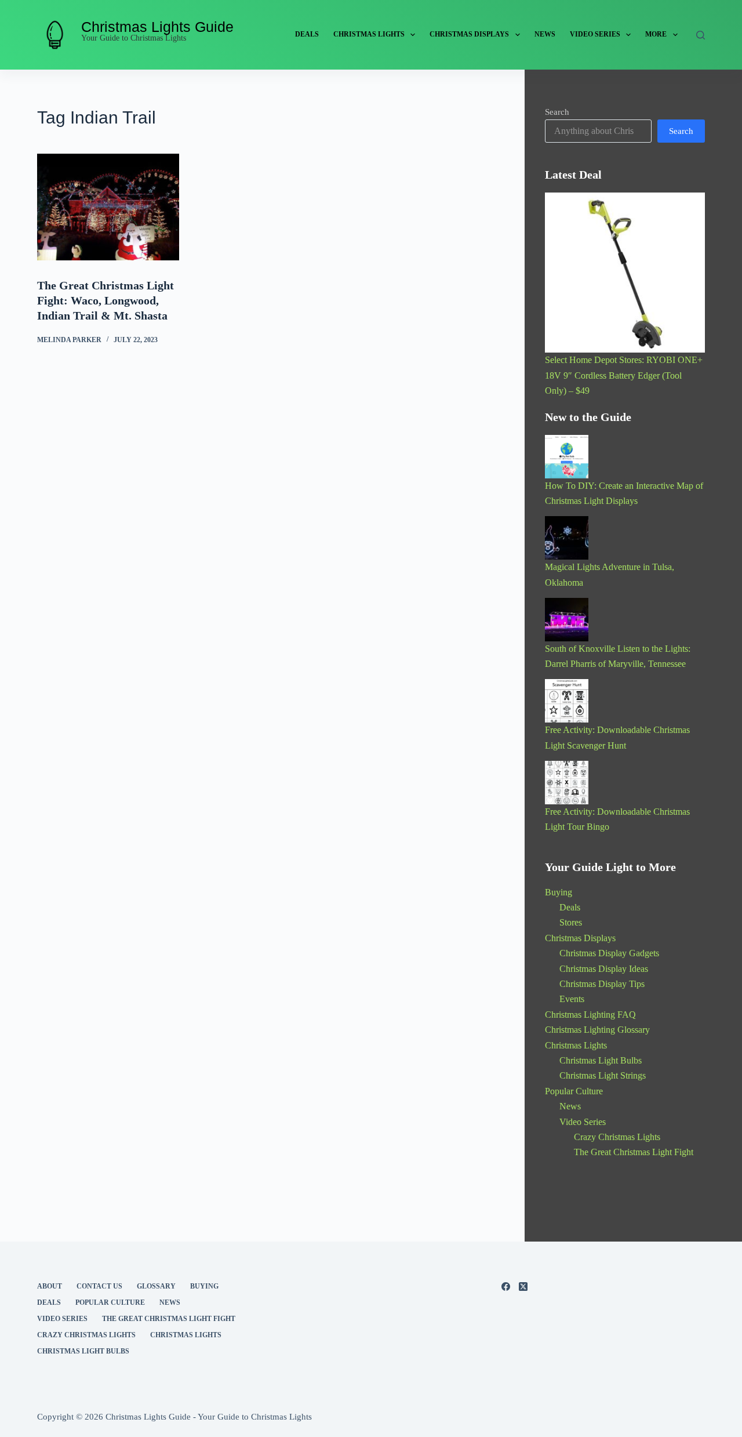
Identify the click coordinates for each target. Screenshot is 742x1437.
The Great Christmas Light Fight (633, 1152)
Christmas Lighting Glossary (597, 1030)
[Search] (700, 35)
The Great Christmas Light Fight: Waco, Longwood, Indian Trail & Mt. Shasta (105, 300)
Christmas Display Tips (602, 984)
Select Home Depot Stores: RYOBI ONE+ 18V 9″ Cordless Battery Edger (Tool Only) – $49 (624, 375)
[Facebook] (505, 1286)
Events (571, 999)
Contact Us (99, 1286)
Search (557, 112)
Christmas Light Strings (602, 1075)
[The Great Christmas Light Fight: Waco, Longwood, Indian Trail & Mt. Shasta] (108, 207)
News (544, 34)
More (656, 34)
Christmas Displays (469, 34)
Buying (558, 892)
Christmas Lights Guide (157, 27)
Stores (570, 922)
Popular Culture (574, 1091)
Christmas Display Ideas (603, 969)
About (49, 1286)
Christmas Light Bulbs (600, 1060)
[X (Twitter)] (523, 1286)
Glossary (156, 1286)
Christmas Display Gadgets (609, 953)
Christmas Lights (369, 34)
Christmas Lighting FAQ (590, 1014)
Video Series (595, 34)
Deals (307, 34)
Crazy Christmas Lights (617, 1137)
